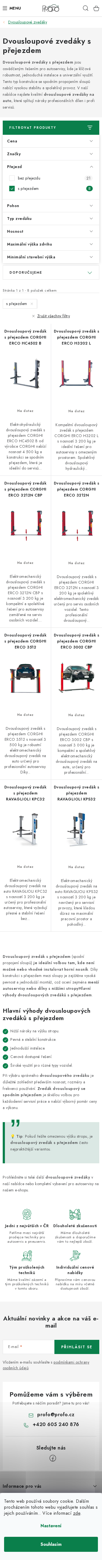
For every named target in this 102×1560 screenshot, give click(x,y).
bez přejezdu (54, 178)
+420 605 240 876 (56, 1424)
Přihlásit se (76, 1347)
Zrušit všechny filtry (53, 316)
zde (77, 1513)
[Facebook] (53, 1458)
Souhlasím (51, 1544)
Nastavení (51, 1526)
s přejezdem (54, 188)
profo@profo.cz (55, 1414)
